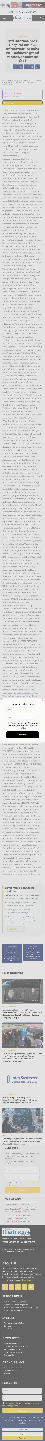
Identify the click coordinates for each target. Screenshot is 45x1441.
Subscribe (22, 734)
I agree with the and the (23, 725)
